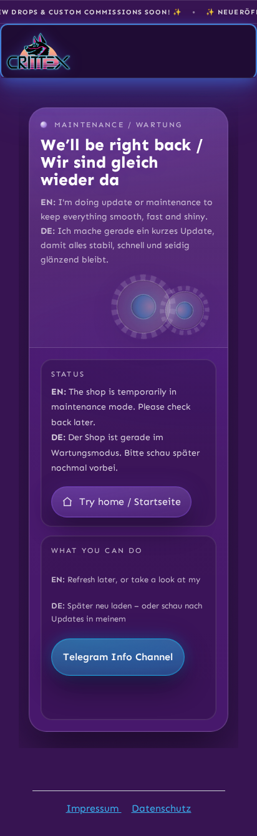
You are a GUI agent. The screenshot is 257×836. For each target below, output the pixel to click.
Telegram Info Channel (118, 657)
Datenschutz (162, 808)
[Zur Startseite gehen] (38, 51)
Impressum (94, 808)
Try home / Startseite (130, 501)
